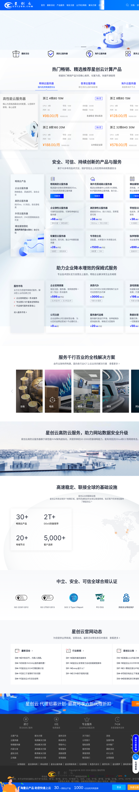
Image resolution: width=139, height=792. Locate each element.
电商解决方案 (40, 740)
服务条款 (86, 749)
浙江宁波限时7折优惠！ (28, 673)
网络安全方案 (40, 757)
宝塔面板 (62, 757)
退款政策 (62, 753)
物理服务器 (15, 744)
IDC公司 (109, 753)
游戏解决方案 (40, 749)
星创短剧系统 (70, 764)
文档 (133, 5)
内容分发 (14, 749)
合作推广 (110, 744)
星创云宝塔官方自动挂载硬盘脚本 (83, 663)
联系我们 (86, 757)
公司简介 (86, 740)
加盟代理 (110, 740)
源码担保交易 (128, 764)
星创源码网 (32, 764)
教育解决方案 (40, 753)
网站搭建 (44, 764)
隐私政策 (86, 744)
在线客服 (83, 764)
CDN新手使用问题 (77, 673)
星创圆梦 (116, 764)
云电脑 (13, 757)
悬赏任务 (106, 764)
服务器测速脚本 (76, 658)
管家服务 (62, 749)
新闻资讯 (62, 740)
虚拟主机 (14, 753)
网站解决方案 (40, 744)
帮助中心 (62, 744)
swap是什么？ (75, 668)
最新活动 (110, 749)
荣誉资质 (86, 753)
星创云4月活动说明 (26, 678)
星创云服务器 (56, 764)
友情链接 (110, 757)
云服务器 (14, 740)
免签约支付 (94, 764)
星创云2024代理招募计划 (29, 668)
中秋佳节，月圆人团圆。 (29, 658)
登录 (119, 787)
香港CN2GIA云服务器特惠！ (30, 663)
